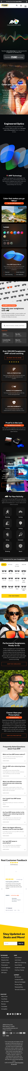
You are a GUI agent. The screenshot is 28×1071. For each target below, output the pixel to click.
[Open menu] (25, 5)
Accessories (4, 970)
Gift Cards (4, 972)
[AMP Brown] (8, 243)
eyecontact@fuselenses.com (10, 1028)
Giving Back (4, 1009)
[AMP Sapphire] (4, 232)
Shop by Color (5, 960)
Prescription (4, 965)
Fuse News (4, 999)
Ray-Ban (10, 564)
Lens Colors (18, 960)
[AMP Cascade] (11, 232)
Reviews (3, 1004)
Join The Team (5, 1001)
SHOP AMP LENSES (14, 107)
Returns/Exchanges (20, 982)
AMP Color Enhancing (20, 962)
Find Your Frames (19, 970)
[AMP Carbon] (8, 232)
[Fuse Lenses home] (4, 5)
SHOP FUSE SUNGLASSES (14, 664)
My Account (18, 977)
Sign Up (21, 943)
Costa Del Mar (17, 565)
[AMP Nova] (22, 232)
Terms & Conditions (20, 989)
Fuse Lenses (8, 1029)
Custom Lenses (5, 962)
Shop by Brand (5, 957)
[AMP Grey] (4, 243)
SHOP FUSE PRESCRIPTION (14, 735)
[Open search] (17, 5)
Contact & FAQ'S (19, 979)
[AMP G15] (11, 243)
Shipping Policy (19, 987)
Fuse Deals (4, 1006)
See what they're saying (14, 357)
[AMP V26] (18, 232)
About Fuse (4, 996)
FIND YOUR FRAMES (14, 595)
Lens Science (18, 957)
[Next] (26, 889)
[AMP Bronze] (4, 236)
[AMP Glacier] (15, 232)
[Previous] (2, 889)
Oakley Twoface (15, 896)
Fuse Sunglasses (5, 967)
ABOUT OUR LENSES (14, 485)
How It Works (18, 965)
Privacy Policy (18, 984)
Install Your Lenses (20, 967)
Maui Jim (24, 564)
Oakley (4, 564)
